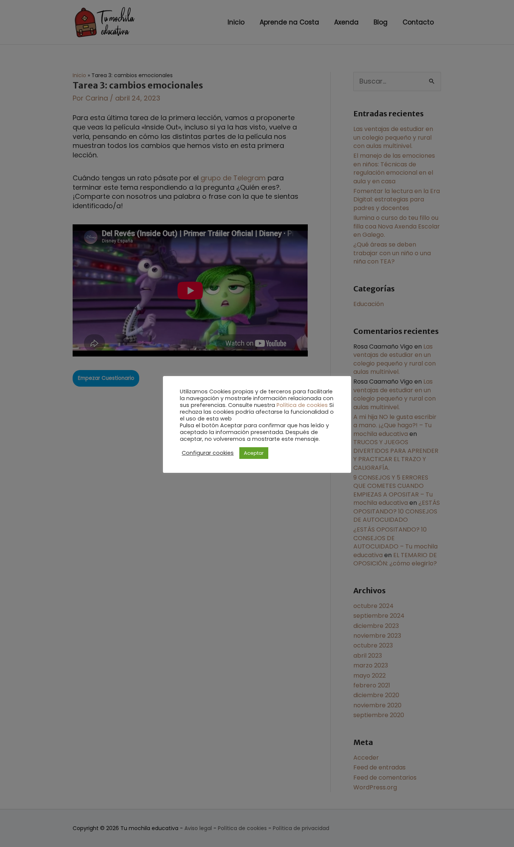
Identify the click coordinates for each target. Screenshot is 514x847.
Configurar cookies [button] (208, 452)
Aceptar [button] (254, 453)
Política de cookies (302, 405)
